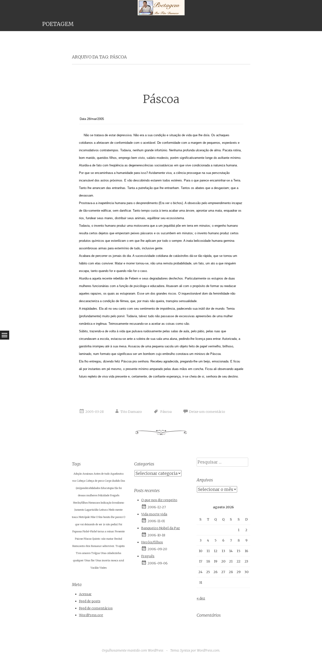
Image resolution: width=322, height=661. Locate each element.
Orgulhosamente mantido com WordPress (132, 650)
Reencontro (78, 546)
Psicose (79, 538)
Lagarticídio (92, 509)
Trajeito (120, 546)
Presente (120, 531)
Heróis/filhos (80, 502)
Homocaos (94, 502)
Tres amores (83, 553)
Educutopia (107, 488)
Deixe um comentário (207, 412)
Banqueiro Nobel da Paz (160, 528)
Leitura (103, 509)
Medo (111, 509)
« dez (201, 598)
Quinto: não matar (103, 538)
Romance (96, 546)
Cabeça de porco (95, 480)
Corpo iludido (112, 480)
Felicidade (103, 495)
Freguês (114, 495)
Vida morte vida (154, 514)
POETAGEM (58, 24)
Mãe (93, 517)
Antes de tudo (102, 473)
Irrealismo (118, 502)
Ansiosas (88, 473)
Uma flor (89, 560)
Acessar (85, 594)
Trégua (95, 553)
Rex (88, 546)
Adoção (78, 473)
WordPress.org (91, 615)
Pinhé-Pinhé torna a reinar (98, 531)
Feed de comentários (96, 608)
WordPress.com (208, 650)
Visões (103, 567)
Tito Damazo (131, 412)
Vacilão (95, 567)
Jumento (79, 509)
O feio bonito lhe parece (109, 517)
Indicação (106, 502)
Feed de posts (89, 601)
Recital (118, 538)
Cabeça (81, 480)
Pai (120, 524)
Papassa (77, 531)
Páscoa (161, 99)
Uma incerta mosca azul (109, 560)
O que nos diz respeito (159, 500)
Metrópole (84, 517)
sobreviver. (108, 546)
